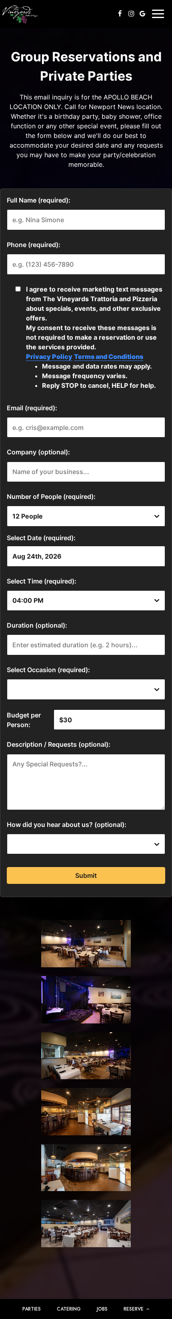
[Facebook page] (120, 13)
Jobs (102, 1309)
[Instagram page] (131, 13)
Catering (69, 1309)
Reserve (134, 1309)
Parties (31, 1309)
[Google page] (142, 13)
